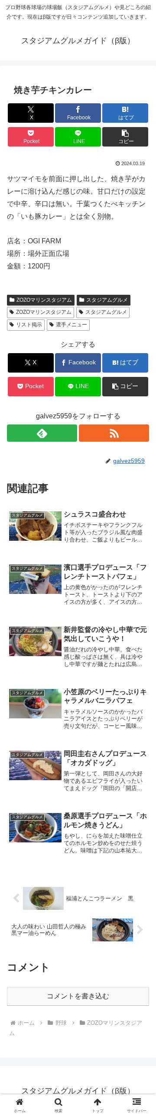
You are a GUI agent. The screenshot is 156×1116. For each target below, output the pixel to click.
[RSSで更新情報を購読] (114, 433)
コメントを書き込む (78, 996)
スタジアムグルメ (107, 300)
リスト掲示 (29, 325)
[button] (125, 137)
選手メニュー (71, 325)
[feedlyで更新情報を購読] (42, 433)
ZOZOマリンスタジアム (44, 300)
